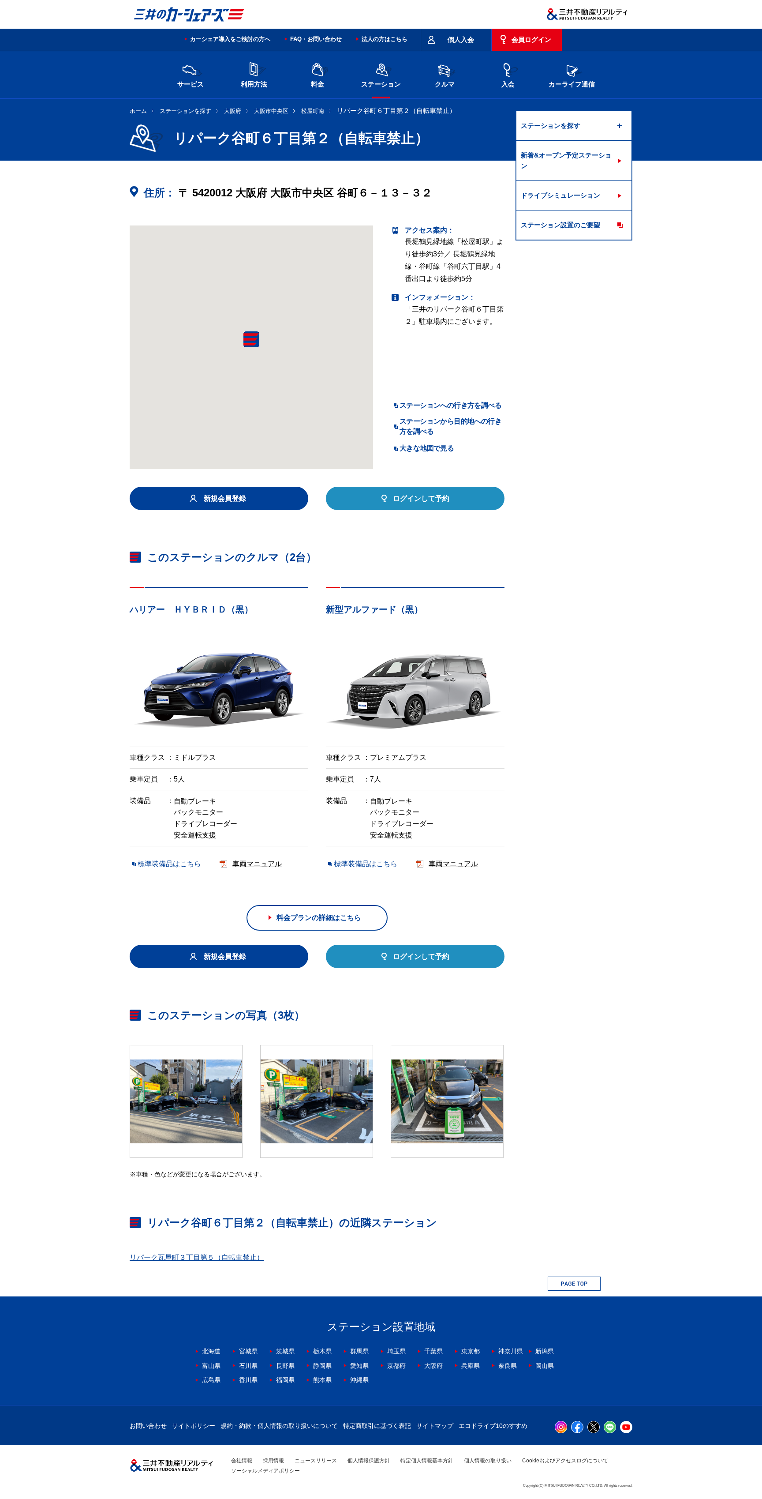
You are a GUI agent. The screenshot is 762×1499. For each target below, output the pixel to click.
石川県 (248, 1365)
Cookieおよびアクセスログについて (565, 1461)
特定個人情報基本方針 (426, 1461)
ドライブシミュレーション (560, 195)
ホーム (138, 111)
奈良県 (507, 1365)
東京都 (470, 1351)
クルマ (445, 84)
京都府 (396, 1365)
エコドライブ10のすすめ (493, 1425)
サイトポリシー (193, 1425)
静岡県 (322, 1365)
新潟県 (544, 1351)
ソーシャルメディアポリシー (265, 1471)
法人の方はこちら (384, 39)
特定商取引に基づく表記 (377, 1425)
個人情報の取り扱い (488, 1461)
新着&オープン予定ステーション (566, 160)
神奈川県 (510, 1351)
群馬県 (359, 1351)
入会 (508, 84)
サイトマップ (434, 1425)
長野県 (285, 1365)
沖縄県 (359, 1379)
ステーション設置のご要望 (560, 225)
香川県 (248, 1379)
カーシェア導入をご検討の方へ (230, 39)
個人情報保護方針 (368, 1461)
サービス (190, 84)
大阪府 (232, 111)
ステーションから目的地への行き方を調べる (450, 426)
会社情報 (241, 1461)
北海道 (211, 1351)
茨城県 (285, 1351)
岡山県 (544, 1365)
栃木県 (322, 1351)
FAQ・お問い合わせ (316, 39)
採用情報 (273, 1461)
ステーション (381, 84)
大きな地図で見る (427, 448)
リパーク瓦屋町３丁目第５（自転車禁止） (197, 1257)
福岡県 (285, 1379)
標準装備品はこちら (169, 864)
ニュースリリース (316, 1461)
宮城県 (248, 1351)
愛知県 (359, 1365)
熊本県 (322, 1379)
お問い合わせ (148, 1425)
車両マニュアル (257, 864)
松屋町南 (312, 111)
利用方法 (254, 84)
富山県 (211, 1365)
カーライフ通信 (572, 84)
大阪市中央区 (271, 111)
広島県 (211, 1379)
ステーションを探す (185, 111)
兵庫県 (470, 1365)
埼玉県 (396, 1351)
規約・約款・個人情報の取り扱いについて (279, 1425)
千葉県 (433, 1351)
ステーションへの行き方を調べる (450, 405)
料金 (317, 84)
